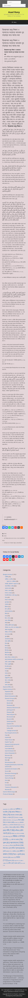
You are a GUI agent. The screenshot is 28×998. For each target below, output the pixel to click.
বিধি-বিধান (7, 650)
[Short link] (18, 527)
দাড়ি (4, 827)
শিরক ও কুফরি (19, 854)
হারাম (17, 863)
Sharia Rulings (9, 778)
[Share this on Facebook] (3, 527)
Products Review (8, 794)
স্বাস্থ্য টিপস (7, 678)
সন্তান (13, 857)
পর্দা (9, 839)
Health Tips (8, 742)
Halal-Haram (9, 740)
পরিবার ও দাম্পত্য (8, 632)
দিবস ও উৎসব (7, 618)
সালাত (5, 533)
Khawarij (9, 712)
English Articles (7, 689)
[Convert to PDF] (15, 527)
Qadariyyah (10, 721)
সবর (6, 671)
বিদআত (19, 845)
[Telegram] (12, 527)
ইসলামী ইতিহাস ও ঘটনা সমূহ (11, 595)
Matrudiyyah (11, 714)
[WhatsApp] (9, 527)
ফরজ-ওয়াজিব (7, 641)
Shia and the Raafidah (13, 726)
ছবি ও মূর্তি (7, 609)
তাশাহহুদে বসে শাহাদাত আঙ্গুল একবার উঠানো (13, 543)
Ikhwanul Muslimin (12, 707)
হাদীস (6, 682)
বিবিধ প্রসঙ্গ (7, 655)
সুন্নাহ (6, 675)
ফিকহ (6, 643)
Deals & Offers (7, 687)
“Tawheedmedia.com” (19, 990)
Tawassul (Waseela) (11, 787)
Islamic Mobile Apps (9, 792)
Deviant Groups (9, 698)
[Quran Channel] (7, 559)
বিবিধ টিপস (7, 652)
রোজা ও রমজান (8, 662)
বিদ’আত (6, 648)
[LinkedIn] (19, 556)
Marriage (7, 758)
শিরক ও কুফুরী (8, 664)
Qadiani (9, 723)
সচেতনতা (7, 668)
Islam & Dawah (9, 751)
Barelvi (9, 703)
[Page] (7, 556)
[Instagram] (16, 556)
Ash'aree (9, 701)
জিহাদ (6, 613)
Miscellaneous (9, 762)
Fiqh (6, 735)
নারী (5, 622)
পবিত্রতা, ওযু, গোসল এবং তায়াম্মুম (12, 627)
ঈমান (6, 597)
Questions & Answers (11, 769)
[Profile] (4, 556)
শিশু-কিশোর (7, 666)
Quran (7, 771)
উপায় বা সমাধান (8, 600)
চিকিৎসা (6, 606)
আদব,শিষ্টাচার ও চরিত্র (9, 586)
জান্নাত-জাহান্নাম (8, 611)
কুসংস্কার (7, 602)
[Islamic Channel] (4, 559)
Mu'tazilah (10, 717)
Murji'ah (9, 719)
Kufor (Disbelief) (9, 753)
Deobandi (10, 705)
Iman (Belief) (8, 748)
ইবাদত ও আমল (8, 590)
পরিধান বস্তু (7, 629)
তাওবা (6, 616)
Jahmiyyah (10, 710)
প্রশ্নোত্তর (7, 639)
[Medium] (10, 559)
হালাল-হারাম (7, 684)
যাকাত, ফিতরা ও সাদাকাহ (10, 657)
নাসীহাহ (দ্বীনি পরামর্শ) (9, 625)
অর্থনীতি (6, 577)
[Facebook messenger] (6, 527)
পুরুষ (6, 636)
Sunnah (7, 785)
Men (6, 760)
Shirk (6, 780)
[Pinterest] (13, 559)
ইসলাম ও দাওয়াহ (8, 593)
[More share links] (21, 527)
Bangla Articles (7, 574)
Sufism (9, 728)
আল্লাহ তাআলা (8, 588)
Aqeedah (7, 691)
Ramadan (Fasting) (10, 773)
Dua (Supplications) (11, 733)
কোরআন (6, 604)
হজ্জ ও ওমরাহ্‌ (7, 680)
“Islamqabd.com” (8, 990)
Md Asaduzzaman (17, 995)
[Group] (10, 556)
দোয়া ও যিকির (7, 620)
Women (7, 789)
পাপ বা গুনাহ (7, 634)
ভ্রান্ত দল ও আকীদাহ (11, 581)
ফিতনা (6, 645)
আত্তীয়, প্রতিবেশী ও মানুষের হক (11, 583)
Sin (6, 782)
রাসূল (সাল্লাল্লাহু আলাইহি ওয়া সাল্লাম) (13, 659)
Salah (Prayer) (9, 776)
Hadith (7, 737)
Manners (7, 755)
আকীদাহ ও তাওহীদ (8, 579)
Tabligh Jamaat (11, 730)
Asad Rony (14, 12)
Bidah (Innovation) (10, 696)
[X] (13, 556)
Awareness (8, 694)
